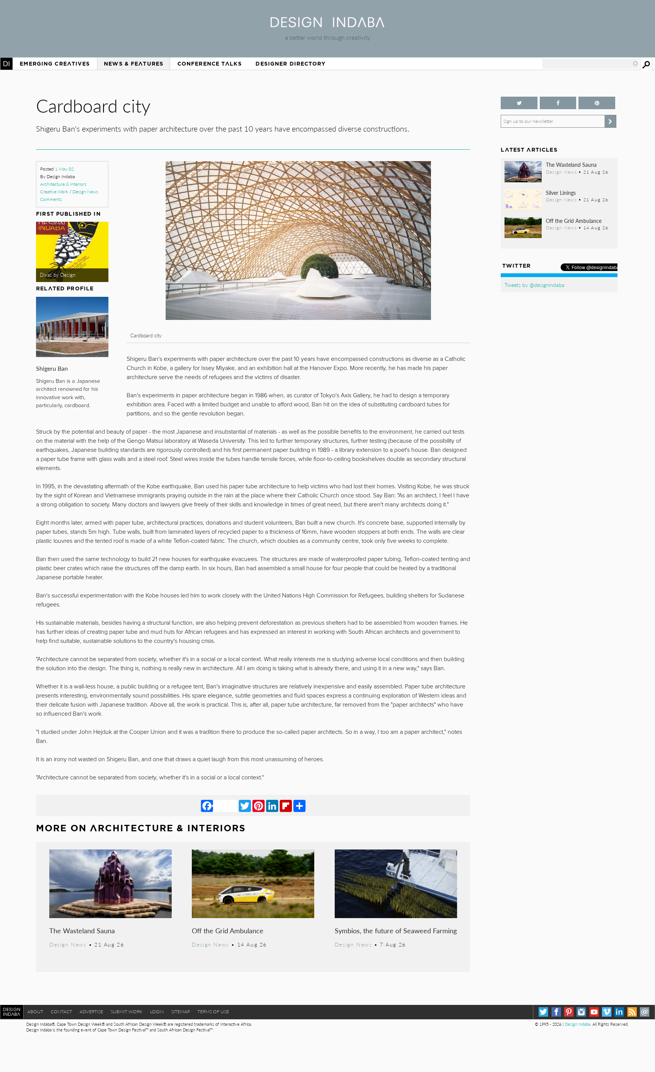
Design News (85, 191)
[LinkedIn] (272, 805)
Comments (51, 199)
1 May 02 (64, 169)
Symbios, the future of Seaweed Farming (396, 930)
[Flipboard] (286, 805)
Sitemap (180, 1011)
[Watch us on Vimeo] (606, 1012)
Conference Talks (209, 64)
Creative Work (54, 191)
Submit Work (127, 1011)
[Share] (299, 805)
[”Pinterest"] (596, 103)
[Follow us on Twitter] (519, 103)
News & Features (133, 64)
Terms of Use (213, 1011)
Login (157, 1011)
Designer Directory (290, 64)
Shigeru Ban (52, 368)
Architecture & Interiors (63, 184)
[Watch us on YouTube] (594, 1012)
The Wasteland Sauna (82, 930)
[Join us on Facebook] (558, 103)
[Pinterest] (258, 805)
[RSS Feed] (632, 1012)
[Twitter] (245, 805)
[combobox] (590, 64)
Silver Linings (561, 192)
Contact (61, 1011)
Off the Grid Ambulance (227, 930)
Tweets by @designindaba (534, 284)
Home (6, 64)
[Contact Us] (644, 1012)
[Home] (327, 24)
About (35, 1011)
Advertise (91, 1011)
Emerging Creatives (55, 64)
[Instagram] (581, 1012)
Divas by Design (57, 274)
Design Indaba (577, 1024)
